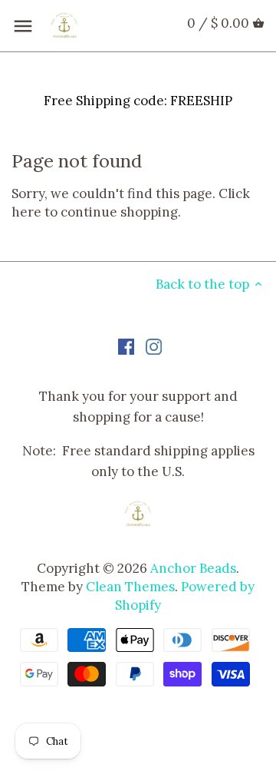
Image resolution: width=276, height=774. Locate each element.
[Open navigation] (23, 26)
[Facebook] (126, 346)
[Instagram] (154, 346)
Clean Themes (130, 586)
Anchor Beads (193, 568)
